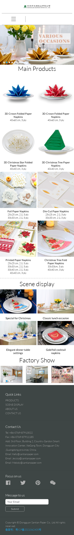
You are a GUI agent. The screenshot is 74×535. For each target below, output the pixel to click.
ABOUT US (11, 408)
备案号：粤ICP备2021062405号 (23, 529)
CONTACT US (13, 413)
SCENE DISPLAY (14, 404)
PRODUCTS (12, 400)
